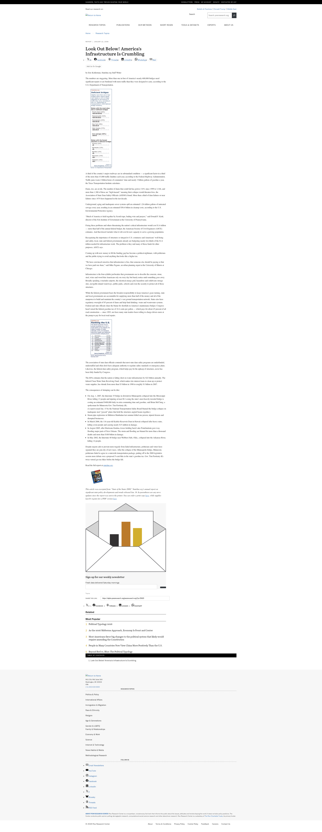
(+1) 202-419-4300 (93, 687)
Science (89, 739)
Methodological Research (96, 755)
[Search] (234, 15)
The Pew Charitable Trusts (214, 816)
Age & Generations (93, 720)
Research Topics (97, 25)
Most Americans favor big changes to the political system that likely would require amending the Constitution (126, 638)
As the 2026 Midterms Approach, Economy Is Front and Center (121, 630)
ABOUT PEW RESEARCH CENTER (97, 814)
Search (192, 14)
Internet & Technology (95, 745)
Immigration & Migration (96, 705)
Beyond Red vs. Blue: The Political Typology (110, 651)
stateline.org (108, 465)
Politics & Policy (92, 694)
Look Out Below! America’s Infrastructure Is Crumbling (113, 660)
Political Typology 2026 (100, 624)
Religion (89, 715)
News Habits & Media (95, 750)
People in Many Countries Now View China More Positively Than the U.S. (125, 645)
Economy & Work (93, 734)
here (147, 495)
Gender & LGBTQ (93, 726)
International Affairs (94, 699)
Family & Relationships (95, 729)
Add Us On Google (94, 66)
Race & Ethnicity (92, 710)
